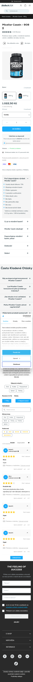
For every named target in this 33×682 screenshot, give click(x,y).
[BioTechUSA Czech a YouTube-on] (20, 657)
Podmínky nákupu (16, 676)
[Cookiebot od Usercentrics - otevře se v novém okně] (23, 316)
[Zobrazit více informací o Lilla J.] (27, 477)
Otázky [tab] (16, 396)
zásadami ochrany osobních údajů (16, 607)
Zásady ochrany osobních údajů (13, 672)
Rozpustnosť (19, 417)
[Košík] (25, 5)
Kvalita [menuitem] (14, 386)
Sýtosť (5, 420)
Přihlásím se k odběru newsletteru (17, 611)
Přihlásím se (16, 616)
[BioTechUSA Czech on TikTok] (16, 665)
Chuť (5, 417)
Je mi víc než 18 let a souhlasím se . (17, 606)
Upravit (15, 358)
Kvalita (11, 417)
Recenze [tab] (7, 396)
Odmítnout (16, 364)
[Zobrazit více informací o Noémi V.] (27, 450)
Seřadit (12, 442)
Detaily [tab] (15, 321)
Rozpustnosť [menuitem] (23, 386)
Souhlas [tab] (5, 321)
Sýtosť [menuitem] (12, 390)
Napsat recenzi (25, 401)
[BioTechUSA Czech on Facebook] (5, 657)
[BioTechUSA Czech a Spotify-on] (27, 657)
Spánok (5, 424)
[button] (11, 33)
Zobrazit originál (25, 465)
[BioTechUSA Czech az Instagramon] (12, 657)
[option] (16, 1)
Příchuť (4, 109)
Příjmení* (7, 583)
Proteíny (20, 420)
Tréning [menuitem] (20, 390)
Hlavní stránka (6, 16)
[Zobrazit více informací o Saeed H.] (27, 506)
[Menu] (30, 5)
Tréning (12, 420)
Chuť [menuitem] (7, 386)
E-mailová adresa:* (10, 598)
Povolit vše (16, 352)
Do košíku (16, 129)
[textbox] (16, 410)
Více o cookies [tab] (26, 321)
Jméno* (6, 590)
